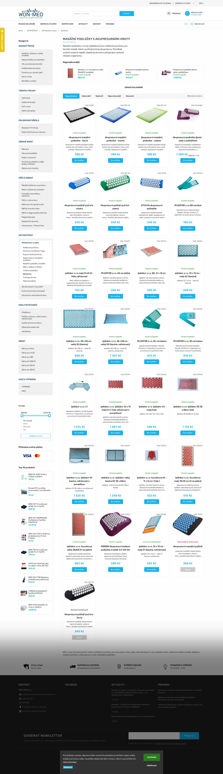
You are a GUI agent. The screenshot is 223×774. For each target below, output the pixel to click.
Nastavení (68, 767)
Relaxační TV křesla (30, 128)
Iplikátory (27, 274)
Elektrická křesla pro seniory (33, 132)
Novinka (36, 426)
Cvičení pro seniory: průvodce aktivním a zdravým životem (180, 691)
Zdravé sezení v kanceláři (32, 287)
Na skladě (36, 420)
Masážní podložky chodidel (34, 263)
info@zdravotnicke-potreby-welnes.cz (38, 694)
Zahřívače (26, 98)
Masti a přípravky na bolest (33, 189)
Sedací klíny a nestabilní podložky (33, 259)
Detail (188, 569)
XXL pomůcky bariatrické (32, 64)
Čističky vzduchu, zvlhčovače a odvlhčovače (34, 317)
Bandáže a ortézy (29, 81)
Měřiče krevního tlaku (31, 208)
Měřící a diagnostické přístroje (34, 213)
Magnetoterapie (28, 217)
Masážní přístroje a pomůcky (34, 185)
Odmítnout (152, 765)
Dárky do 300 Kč (28, 369)
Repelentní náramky (30, 221)
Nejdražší (99, 96)
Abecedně (130, 96)
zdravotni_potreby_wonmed (34, 711)
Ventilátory (26, 331)
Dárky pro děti (27, 357)
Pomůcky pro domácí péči (32, 72)
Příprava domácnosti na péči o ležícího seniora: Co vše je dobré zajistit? (180, 706)
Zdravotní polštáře (29, 153)
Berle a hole (27, 76)
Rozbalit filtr (35, 436)
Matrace (25, 149)
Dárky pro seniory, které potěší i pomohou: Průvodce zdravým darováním (177, 698)
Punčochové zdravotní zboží (33, 291)
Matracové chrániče (30, 168)
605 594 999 (24, 703)
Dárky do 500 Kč (28, 365)
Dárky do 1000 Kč (29, 361)
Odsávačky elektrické (30, 327)
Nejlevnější (86, 96)
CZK (201, 3)
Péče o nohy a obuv (30, 200)
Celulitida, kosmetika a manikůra (31, 194)
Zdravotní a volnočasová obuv (34, 295)
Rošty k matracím (29, 157)
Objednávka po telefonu (160, 3)
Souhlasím (151, 757)
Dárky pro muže (28, 353)
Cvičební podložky (30, 270)
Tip (36, 429)
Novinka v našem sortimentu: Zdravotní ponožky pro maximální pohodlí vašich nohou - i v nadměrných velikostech (133, 692)
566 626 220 (27, 699)
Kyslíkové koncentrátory (32, 323)
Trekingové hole (29, 277)
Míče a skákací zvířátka (32, 267)
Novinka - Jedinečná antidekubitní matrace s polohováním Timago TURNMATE (131, 705)
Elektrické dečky (28, 111)
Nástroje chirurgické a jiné (33, 204)
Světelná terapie (28, 102)
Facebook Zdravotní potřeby (34, 707)
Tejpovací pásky (29, 281)
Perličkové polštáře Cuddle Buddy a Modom (33, 163)
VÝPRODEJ (26, 387)
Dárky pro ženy (28, 348)
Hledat (126, 13)
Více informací (70, 762)
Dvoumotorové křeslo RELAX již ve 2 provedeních (133, 716)
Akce (36, 423)
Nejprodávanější (114, 96)
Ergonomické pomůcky (32, 254)
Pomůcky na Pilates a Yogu (34, 251)
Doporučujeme (71, 96)
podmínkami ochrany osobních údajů (170, 743)
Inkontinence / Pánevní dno (33, 225)
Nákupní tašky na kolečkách (33, 60)
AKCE (24, 391)
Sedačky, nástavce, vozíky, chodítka (32, 54)
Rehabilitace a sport (30, 242)
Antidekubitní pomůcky (31, 68)
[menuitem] (28, 24)
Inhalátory (26, 312)
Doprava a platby (182, 3)
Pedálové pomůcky (31, 247)
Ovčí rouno (26, 106)
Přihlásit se (189, 736)
